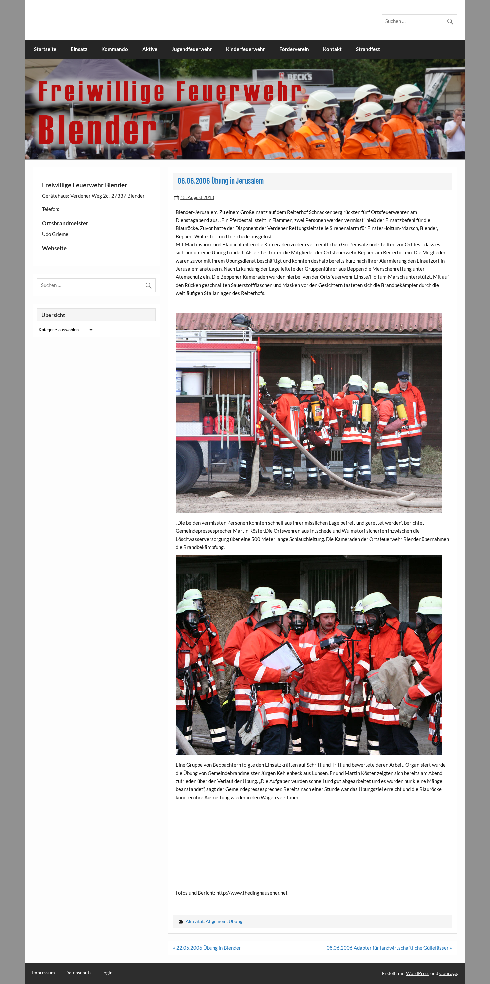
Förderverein (294, 49)
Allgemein (216, 921)
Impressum (43, 972)
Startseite (45, 49)
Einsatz (79, 49)
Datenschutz (78, 972)
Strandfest (368, 49)
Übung (235, 921)
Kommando (114, 49)
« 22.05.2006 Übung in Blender (207, 948)
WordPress (417, 973)
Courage (448, 973)
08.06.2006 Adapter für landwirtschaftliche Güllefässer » (389, 948)
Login (107, 972)
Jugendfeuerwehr (192, 49)
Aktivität (195, 921)
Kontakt (332, 49)
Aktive (149, 49)
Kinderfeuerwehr (245, 49)
